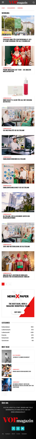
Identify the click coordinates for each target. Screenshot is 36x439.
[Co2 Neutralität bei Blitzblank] (18, 116)
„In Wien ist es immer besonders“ (21, 357)
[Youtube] (22, 428)
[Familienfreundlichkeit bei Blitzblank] (18, 174)
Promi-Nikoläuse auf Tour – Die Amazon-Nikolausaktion (17, 71)
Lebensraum (7, 37)
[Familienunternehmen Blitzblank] (18, 145)
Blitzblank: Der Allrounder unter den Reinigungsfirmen (16, 217)
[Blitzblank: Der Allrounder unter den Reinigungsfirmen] (18, 202)
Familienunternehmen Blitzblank (14, 159)
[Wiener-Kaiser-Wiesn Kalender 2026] (6, 370)
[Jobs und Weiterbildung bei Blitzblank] (18, 232)
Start (3, 8)
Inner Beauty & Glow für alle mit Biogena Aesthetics (17, 101)
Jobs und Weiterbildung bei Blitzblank (16, 246)
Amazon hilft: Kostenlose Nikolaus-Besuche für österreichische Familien (16, 276)
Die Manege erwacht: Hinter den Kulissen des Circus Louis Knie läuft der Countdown (23, 385)
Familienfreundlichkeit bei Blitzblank (16, 187)
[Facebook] (13, 428)
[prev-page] (3, 394)
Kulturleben (16, 355)
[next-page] (10, 284)
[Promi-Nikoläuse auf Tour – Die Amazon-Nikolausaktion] (18, 56)
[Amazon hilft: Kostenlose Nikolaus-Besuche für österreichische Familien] (18, 261)
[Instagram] (18, 428)
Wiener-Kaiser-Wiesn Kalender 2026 (22, 371)
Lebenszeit (16, 369)
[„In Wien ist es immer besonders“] (6, 356)
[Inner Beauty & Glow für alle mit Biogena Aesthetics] (18, 86)
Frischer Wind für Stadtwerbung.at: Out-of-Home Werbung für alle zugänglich (17, 40)
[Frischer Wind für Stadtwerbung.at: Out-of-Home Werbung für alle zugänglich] (18, 25)
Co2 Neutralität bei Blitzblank (13, 130)
